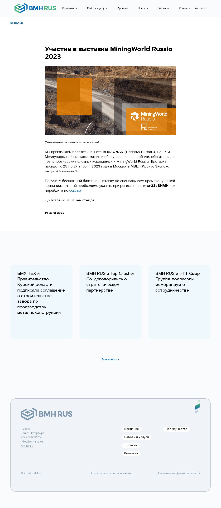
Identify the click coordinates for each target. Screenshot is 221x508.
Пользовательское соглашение (110, 473)
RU (196, 9)
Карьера (163, 8)
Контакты (184, 8)
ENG (203, 9)
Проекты (122, 8)
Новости (143, 8)
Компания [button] (68, 8)
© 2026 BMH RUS (32, 473)
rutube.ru (27, 446)
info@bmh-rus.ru (32, 441)
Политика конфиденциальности (179, 473)
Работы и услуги (97, 8)
